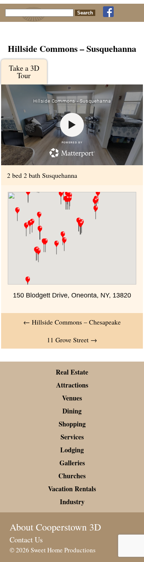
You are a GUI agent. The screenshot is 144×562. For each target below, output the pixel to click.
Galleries (72, 463)
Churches (72, 475)
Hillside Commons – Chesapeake (72, 321)
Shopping (72, 424)
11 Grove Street (72, 339)
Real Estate (72, 372)
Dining (72, 411)
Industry (72, 501)
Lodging (72, 450)
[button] (38, 255)
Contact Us (26, 540)
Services (72, 437)
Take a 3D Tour (24, 71)
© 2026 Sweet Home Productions (53, 550)
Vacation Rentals (72, 488)
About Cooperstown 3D (55, 527)
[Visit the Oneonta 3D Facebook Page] (108, 12)
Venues (72, 398)
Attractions (72, 385)
